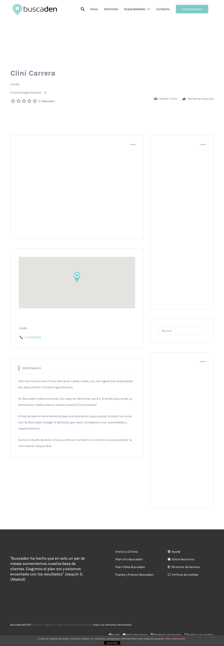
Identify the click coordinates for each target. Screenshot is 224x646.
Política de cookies (185, 575)
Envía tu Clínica (126, 552)
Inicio (94, 9)
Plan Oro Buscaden (129, 559)
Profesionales (192, 9)
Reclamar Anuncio (200, 99)
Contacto (163, 9)
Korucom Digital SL (43, 624)
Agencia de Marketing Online (74, 624)
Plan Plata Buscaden (130, 567)
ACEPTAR (112, 643)
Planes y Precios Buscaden (134, 575)
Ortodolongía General (25, 92)
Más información (175, 638)
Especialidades (134, 9)
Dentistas (111, 9)
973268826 (33, 337)
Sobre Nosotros (183, 559)
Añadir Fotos (168, 99)
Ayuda (176, 552)
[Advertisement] (77, 194)
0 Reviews (47, 101)
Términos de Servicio (185, 567)
